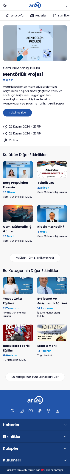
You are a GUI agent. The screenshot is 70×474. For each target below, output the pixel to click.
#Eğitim (8, 79)
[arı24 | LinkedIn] (57, 410)
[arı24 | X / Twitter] (12, 410)
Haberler (40, 15)
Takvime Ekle (17, 112)
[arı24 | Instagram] (21, 410)
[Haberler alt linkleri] (65, 425)
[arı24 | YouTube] (30, 410)
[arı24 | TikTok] (39, 410)
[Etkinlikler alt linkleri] (65, 436)
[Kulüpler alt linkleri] (65, 448)
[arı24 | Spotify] (48, 410)
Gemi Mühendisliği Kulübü (21, 68)
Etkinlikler (12, 436)
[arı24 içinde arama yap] (65, 5)
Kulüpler (11, 448)
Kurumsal (12, 460)
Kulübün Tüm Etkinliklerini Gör (35, 258)
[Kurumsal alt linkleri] (65, 460)
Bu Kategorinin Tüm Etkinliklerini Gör (35, 377)
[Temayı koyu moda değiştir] (4, 5)
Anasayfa (17, 15)
